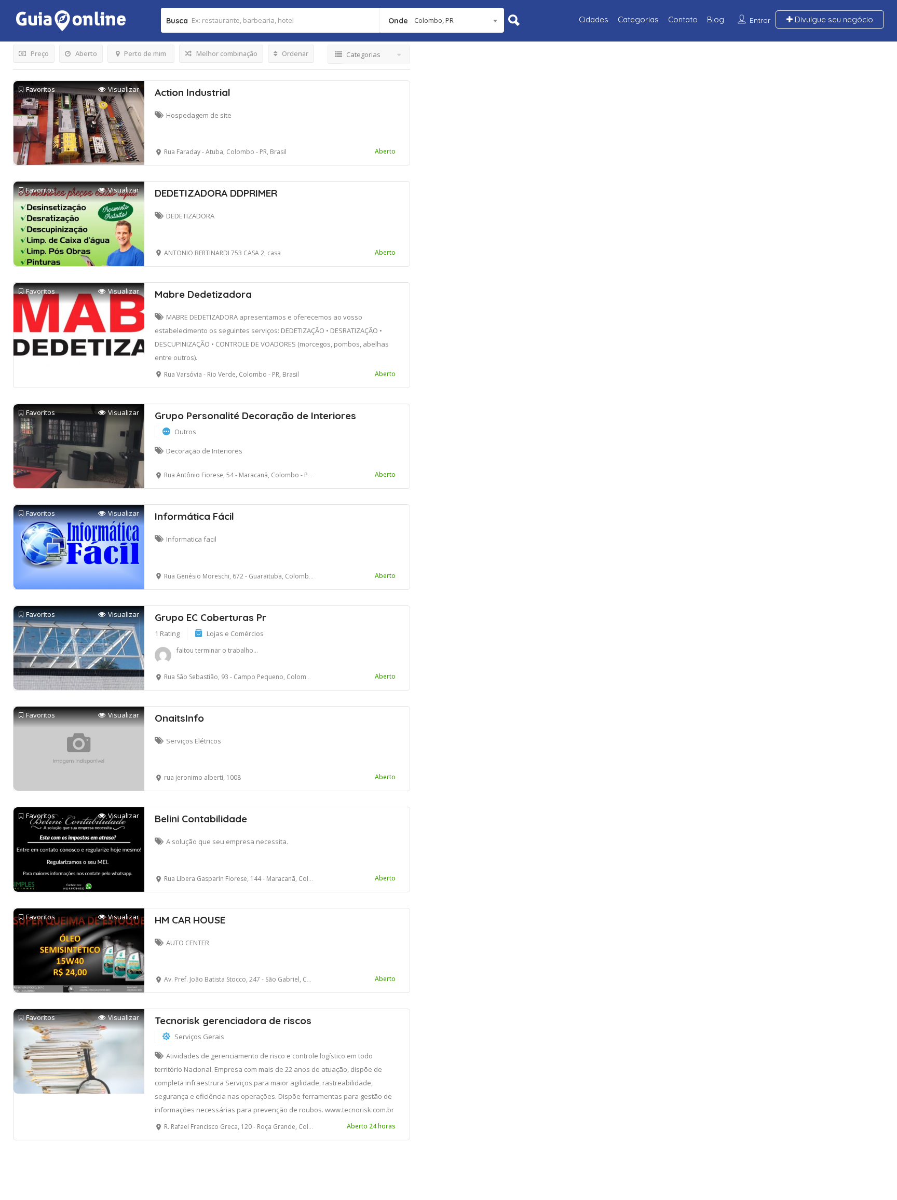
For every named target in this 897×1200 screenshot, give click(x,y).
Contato (683, 19)
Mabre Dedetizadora (203, 294)
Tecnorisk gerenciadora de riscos (233, 1020)
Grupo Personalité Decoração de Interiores (255, 415)
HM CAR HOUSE (190, 920)
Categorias (638, 19)
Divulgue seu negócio (833, 19)
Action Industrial (192, 92)
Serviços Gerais (199, 1036)
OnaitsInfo (179, 718)
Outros (185, 431)
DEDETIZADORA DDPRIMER (216, 193)
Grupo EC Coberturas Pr (210, 617)
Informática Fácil (194, 516)
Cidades (593, 19)
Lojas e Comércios (235, 633)
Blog (715, 19)
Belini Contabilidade (201, 818)
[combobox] (442, 20)
